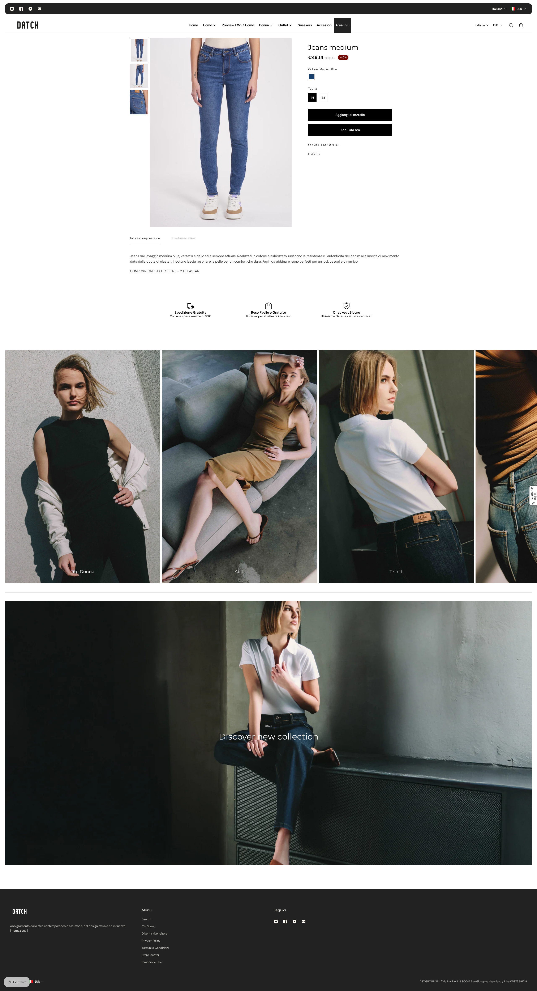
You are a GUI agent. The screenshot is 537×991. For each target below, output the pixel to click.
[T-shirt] (396, 466)
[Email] (39, 8)
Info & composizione (145, 238)
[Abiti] (239, 466)
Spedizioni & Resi (184, 238)
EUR (37, 981)
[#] (268, 733)
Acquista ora (350, 130)
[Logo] (28, 25)
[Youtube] (30, 8)
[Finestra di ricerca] (511, 25)
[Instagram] (12, 8)
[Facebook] (21, 8)
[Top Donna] (82, 466)
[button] (533, 496)
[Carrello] (521, 25)
